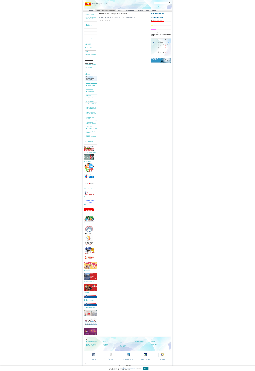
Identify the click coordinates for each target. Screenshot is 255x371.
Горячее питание (87, 174)
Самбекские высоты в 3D (89, 281)
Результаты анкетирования (89, 307)
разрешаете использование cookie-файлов (129, 368)
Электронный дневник (88, 213)
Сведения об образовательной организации (118, 13)
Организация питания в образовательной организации (109, 14)
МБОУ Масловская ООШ (104, 13)
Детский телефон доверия (89, 196)
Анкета (85, 299)
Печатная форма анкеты (89, 300)
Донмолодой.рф (87, 270)
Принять (145, 368)
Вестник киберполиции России (90, 152)
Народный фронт (87, 161)
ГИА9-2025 (86, 180)
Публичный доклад (88, 204)
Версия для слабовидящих (161, 6)
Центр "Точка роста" (88, 188)
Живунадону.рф (87, 292)
